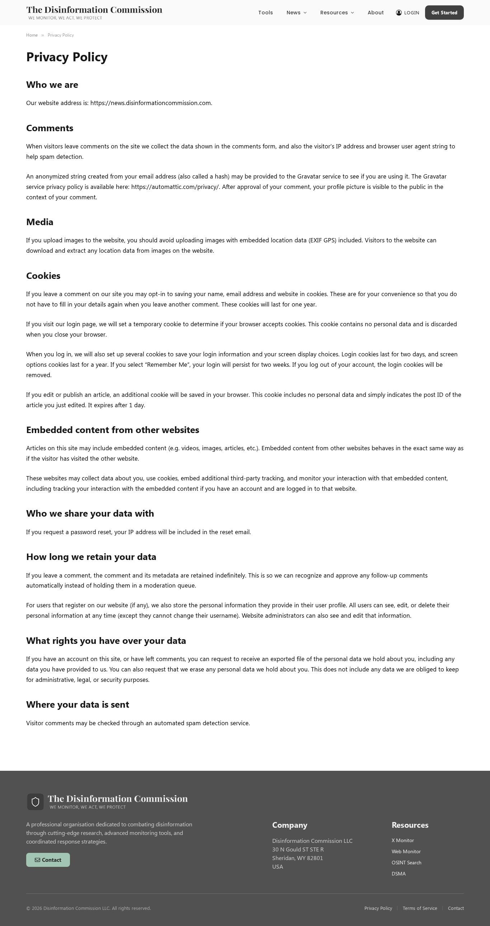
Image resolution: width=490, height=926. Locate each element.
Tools (265, 12)
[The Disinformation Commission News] (94, 12)
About (376, 12)
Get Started (445, 12)
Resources (334, 12)
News (294, 12)
